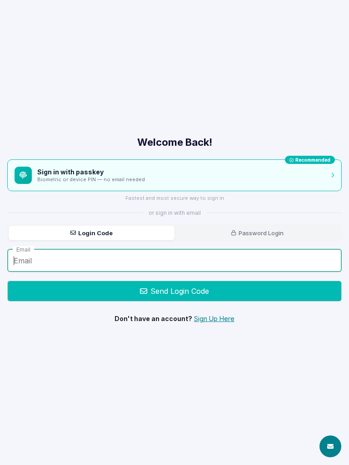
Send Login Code (179, 291)
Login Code (95, 233)
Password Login (261, 233)
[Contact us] (330, 446)
